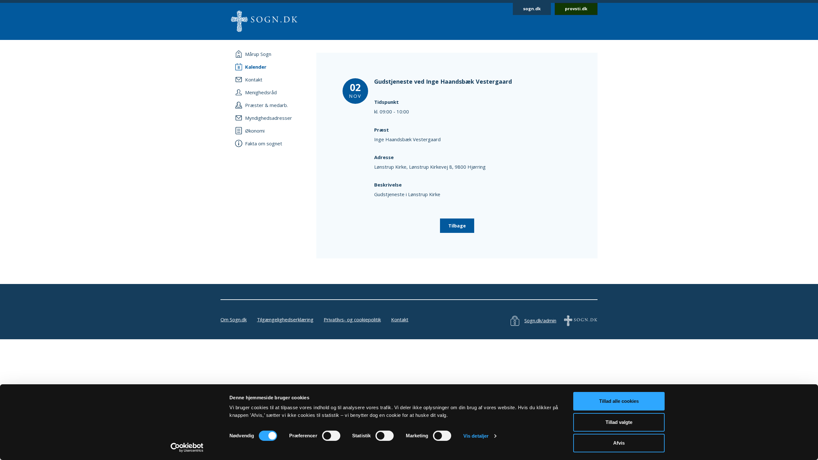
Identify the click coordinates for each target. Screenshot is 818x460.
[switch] (331, 436)
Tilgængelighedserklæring (285, 319)
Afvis (619, 443)
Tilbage (457, 226)
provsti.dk (576, 9)
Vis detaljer (476, 436)
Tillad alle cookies (619, 401)
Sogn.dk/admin (540, 320)
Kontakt (399, 319)
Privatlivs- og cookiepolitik (352, 319)
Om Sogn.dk (233, 319)
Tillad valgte (619, 422)
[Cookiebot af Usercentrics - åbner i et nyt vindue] (187, 447)
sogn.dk (532, 9)
